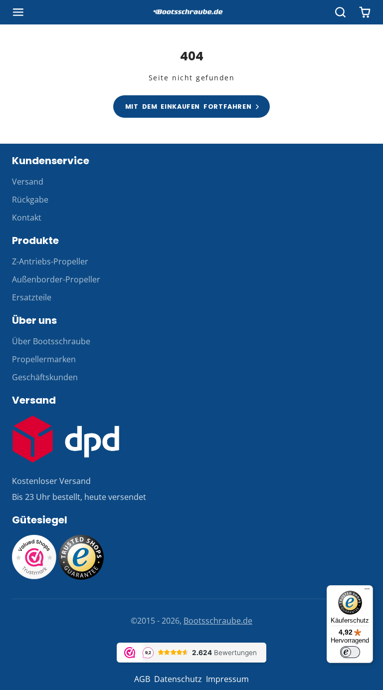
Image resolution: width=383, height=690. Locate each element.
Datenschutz (178, 679)
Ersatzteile (31, 297)
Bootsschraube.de (218, 620)
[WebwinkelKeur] (34, 576)
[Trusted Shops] (81, 576)
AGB (142, 679)
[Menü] (367, 591)
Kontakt (26, 217)
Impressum (227, 679)
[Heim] (191, 12)
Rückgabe (30, 199)
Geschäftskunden (45, 377)
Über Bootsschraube (51, 341)
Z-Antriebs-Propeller (50, 261)
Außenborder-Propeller (56, 279)
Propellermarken (44, 359)
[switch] (350, 652)
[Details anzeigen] (66, 439)
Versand (27, 181)
